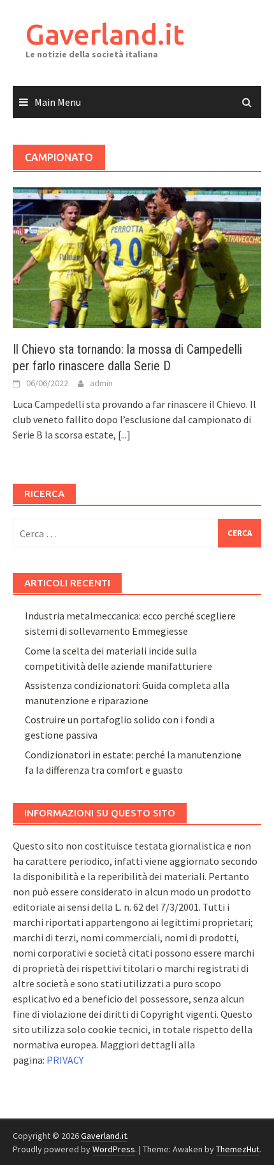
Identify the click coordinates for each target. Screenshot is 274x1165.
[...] (124, 434)
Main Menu (57, 102)
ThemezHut (237, 1149)
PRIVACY (65, 1059)
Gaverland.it (104, 34)
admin (101, 383)
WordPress (113, 1149)
